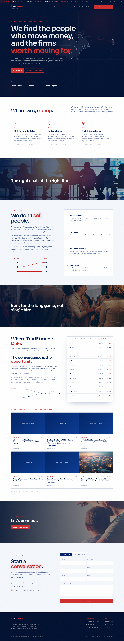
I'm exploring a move (34, 70)
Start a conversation (103, 7)
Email (61, 567)
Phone (89, 567)
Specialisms (58, 7)
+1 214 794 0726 (19, 586)
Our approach (109, 621)
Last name (90, 559)
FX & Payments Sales (92, 621)
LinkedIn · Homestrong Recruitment (26, 590)
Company (62, 575)
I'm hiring (66, 554)
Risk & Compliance (92, 627)
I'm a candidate (79, 554)
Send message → (87, 601)
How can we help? (65, 583)
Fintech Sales (90, 624)
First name (63, 559)
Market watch (109, 624)
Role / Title (91, 575)
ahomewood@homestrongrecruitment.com (29, 583)
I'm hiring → (17, 70)
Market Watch (78, 7)
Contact (88, 7)
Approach (68, 7)
